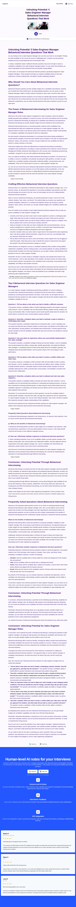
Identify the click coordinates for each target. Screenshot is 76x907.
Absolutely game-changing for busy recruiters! (15, 841)
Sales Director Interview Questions (40, 494)
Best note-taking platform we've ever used (14, 887)
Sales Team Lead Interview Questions (19, 585)
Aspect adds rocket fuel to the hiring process (14, 865)
